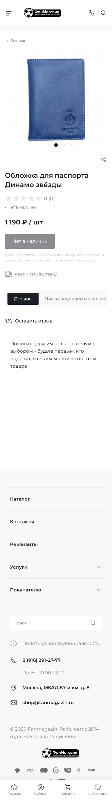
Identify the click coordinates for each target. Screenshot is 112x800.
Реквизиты (24, 544)
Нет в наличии (30, 241)
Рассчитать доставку (36, 274)
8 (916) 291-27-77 (41, 660)
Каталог (20, 499)
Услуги (19, 567)
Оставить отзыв (34, 321)
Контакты (22, 522)
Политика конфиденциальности (61, 643)
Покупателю (25, 590)
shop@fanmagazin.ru (48, 702)
